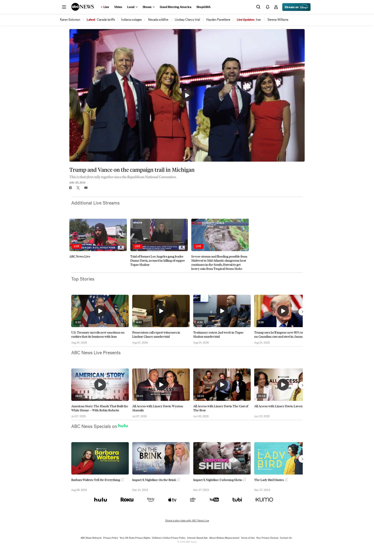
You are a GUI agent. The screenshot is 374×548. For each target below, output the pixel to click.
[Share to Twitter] (78, 188)
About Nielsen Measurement (224, 537)
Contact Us (286, 537)
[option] (98, 245)
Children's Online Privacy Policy (168, 537)
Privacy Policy (110, 537)
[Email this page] (86, 188)
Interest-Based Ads (197, 537)
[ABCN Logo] (82, 6)
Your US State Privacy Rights (135, 537)
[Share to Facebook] (70, 188)
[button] (64, 7)
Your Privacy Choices (267, 537)
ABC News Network (91, 537)
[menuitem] (70, 19)
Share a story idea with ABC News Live (187, 520)
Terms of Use (248, 537)
